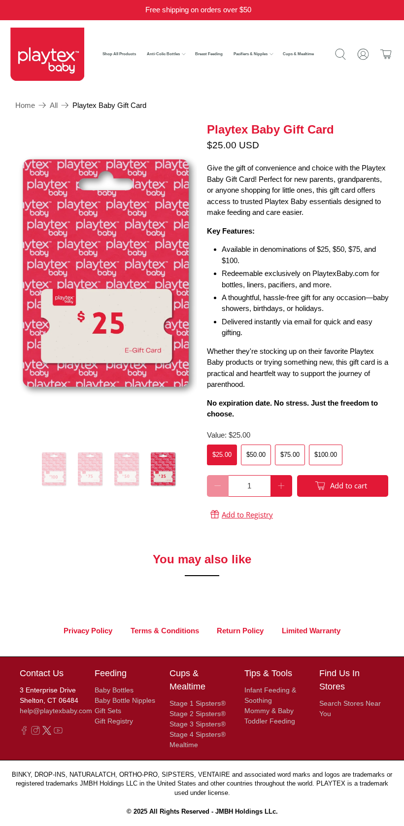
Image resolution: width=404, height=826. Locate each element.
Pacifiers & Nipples (251, 54)
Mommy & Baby (269, 711)
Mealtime (183, 745)
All (54, 105)
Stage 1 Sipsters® (197, 703)
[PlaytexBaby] (47, 54)
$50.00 (256, 454)
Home (25, 105)
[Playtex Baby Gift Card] (106, 280)
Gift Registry (114, 721)
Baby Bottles (114, 690)
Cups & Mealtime (298, 54)
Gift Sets (108, 711)
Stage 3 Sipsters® (197, 724)
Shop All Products (119, 54)
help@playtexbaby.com (56, 711)
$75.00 (290, 454)
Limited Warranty (311, 630)
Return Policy (240, 630)
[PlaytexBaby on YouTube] (58, 732)
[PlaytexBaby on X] (46, 732)
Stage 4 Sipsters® (197, 734)
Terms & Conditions (165, 630)
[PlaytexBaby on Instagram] (35, 732)
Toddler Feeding (269, 721)
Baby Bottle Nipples (125, 700)
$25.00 (222, 454)
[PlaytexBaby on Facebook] (24, 732)
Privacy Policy (88, 630)
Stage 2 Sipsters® (197, 714)
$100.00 (325, 454)
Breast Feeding (209, 54)
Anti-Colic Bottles (163, 54)
